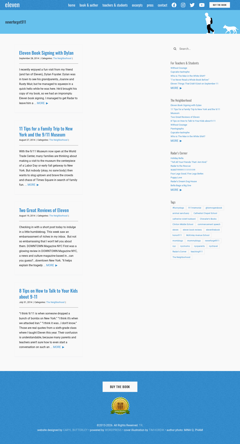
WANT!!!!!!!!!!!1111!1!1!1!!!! (183, 169)
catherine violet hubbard (184, 219)
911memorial (194, 208)
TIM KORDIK (156, 430)
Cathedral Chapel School (205, 213)
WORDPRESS (113, 430)
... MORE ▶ (41, 103)
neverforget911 (212, 240)
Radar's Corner (179, 251)
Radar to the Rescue (181, 166)
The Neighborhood (62, 58)
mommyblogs (194, 240)
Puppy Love (176, 177)
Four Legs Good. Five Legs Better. (187, 173)
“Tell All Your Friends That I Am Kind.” (189, 162)
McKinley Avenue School (197, 235)
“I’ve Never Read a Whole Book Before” (190, 79)
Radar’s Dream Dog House (184, 181)
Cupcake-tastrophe (180, 72)
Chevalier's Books (208, 219)
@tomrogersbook (214, 208)
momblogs (178, 240)
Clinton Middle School (183, 224)
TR (140, 425)
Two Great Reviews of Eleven (44, 210)
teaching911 (197, 251)
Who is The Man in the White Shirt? (188, 76)
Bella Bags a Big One (181, 185)
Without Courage (179, 68)
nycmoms (185, 246)
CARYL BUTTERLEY (75, 430)
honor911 (177, 235)
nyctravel (213, 246)
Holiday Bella (177, 158)
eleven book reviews (192, 230)
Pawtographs (177, 128)
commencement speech (209, 224)
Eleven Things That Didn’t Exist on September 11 (194, 83)
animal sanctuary (181, 213)
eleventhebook (213, 230)
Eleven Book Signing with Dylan (46, 52)
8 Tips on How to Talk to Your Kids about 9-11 (48, 293)
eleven (176, 230)
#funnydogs (178, 208)
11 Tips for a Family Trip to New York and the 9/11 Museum (46, 131)
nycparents (199, 246)
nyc (174, 246)
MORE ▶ (176, 88)
